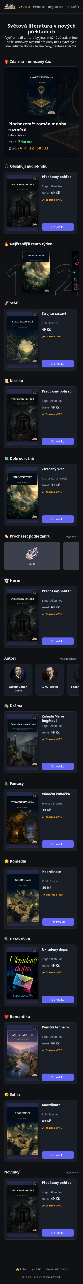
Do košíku (57, 227)
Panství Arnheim (55, 1027)
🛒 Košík (73, 7)
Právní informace (57, 1269)
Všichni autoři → (69, 658)
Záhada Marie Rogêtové (53, 718)
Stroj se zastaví (54, 313)
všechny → (72, 536)
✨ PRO (24, 7)
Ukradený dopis (55, 949)
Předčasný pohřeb (57, 177)
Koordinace (51, 872)
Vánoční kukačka (56, 794)
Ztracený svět (53, 469)
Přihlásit (39, 7)
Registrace (56, 7)
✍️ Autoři (22, 1269)
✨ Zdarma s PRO (52, 199)
